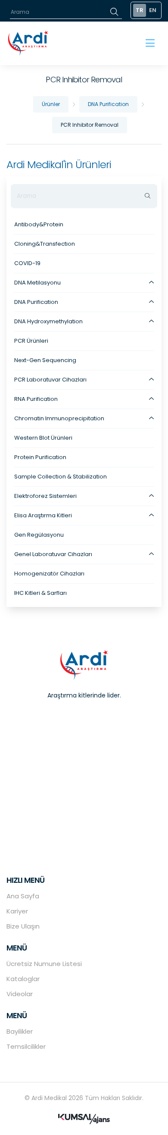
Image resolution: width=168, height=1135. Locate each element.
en (152, 10)
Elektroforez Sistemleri (45, 496)
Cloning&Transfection (44, 244)
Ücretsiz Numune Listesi (44, 963)
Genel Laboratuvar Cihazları (53, 554)
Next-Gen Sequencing (45, 360)
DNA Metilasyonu (37, 282)
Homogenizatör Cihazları (49, 573)
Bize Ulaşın (23, 926)
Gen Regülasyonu (39, 535)
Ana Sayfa (22, 895)
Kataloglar (23, 978)
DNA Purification (108, 104)
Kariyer (17, 911)
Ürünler (51, 104)
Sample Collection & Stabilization (60, 476)
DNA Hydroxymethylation (48, 321)
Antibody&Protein (38, 224)
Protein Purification (40, 457)
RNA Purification (36, 399)
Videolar (19, 993)
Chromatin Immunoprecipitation (59, 418)
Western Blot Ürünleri (43, 438)
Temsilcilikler (26, 1046)
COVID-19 (27, 263)
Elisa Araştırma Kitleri (43, 515)
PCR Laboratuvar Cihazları (50, 379)
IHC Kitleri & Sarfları (40, 593)
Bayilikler (19, 1031)
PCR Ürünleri (31, 341)
